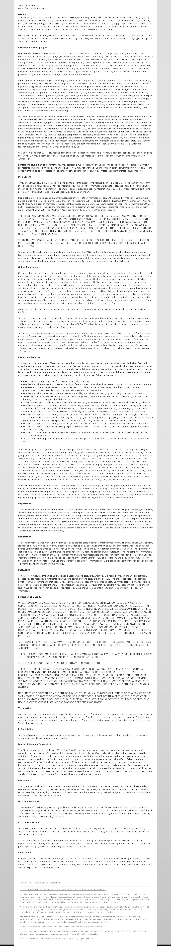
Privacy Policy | (26, 883)
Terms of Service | (41, 883)
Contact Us (55, 883)
